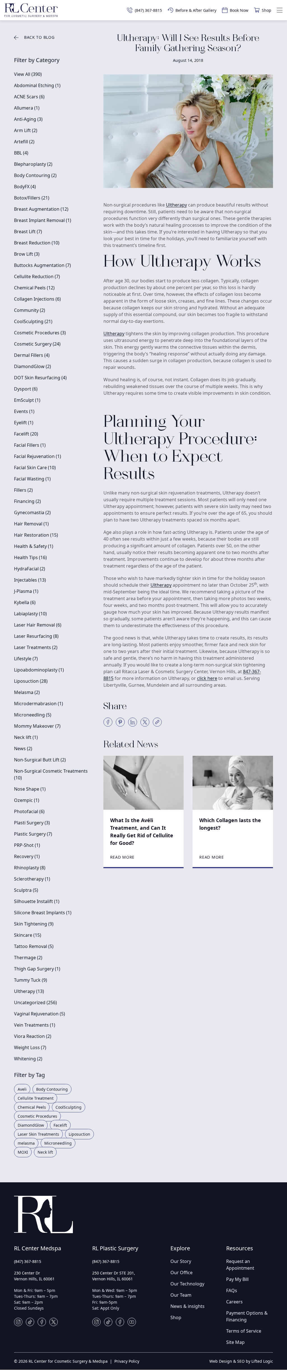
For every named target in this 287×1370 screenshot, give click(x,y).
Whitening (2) (28, 1059)
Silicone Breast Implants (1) (42, 912)
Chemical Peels (32, 1107)
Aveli (22, 1089)
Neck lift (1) (26, 737)
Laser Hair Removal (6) (37, 625)
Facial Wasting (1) (32, 479)
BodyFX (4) (25, 186)
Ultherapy (176, 205)
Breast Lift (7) (28, 231)
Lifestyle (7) (26, 658)
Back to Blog (39, 37)
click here (207, 678)
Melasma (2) (27, 692)
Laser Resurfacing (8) (36, 636)
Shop (175, 1317)
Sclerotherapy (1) (32, 879)
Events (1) (24, 411)
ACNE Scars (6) (29, 97)
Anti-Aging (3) (28, 119)
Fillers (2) (23, 490)
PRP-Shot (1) (27, 845)
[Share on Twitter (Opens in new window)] (144, 722)
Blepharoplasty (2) (33, 164)
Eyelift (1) (23, 422)
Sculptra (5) (26, 890)
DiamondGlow (31, 1125)
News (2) (23, 748)
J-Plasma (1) (26, 591)
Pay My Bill (237, 1279)
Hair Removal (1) (31, 524)
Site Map (235, 1342)
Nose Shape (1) (30, 789)
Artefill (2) (24, 142)
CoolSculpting (68, 1107)
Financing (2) (27, 501)
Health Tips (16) (30, 557)
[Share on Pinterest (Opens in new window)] (120, 722)
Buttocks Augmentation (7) (42, 265)
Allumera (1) (27, 108)
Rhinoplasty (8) (29, 868)
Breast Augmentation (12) (41, 209)
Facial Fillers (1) (30, 445)
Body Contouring (52, 1089)
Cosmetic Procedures (37, 1116)
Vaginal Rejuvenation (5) (39, 1014)
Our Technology (187, 1284)
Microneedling (58, 1143)
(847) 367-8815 (27, 1261)
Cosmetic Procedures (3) (40, 333)
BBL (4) (21, 153)
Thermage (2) (28, 957)
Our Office (181, 1272)
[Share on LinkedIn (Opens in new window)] (132, 722)
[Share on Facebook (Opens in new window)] (107, 722)
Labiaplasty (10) (30, 614)
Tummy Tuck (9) (30, 980)
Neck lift (45, 1152)
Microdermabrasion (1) (38, 703)
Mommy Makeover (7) (37, 726)
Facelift (60, 1125)
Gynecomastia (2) (32, 512)
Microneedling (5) (32, 715)
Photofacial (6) (29, 811)
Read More (122, 857)
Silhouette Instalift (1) (36, 901)
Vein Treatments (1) (34, 1025)
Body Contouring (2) (35, 175)
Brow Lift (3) (27, 254)
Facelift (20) (26, 434)
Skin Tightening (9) (34, 924)
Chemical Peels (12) (34, 288)
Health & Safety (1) (33, 546)
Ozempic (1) (26, 800)
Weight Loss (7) (30, 1047)
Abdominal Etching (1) (37, 85)
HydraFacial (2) (29, 569)
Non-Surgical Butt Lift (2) (40, 760)
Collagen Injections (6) (37, 299)
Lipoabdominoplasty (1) (39, 670)
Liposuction (79, 1134)
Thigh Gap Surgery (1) (37, 969)
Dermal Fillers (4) (32, 355)
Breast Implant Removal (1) (42, 220)
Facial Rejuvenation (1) (37, 456)
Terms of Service (243, 1331)
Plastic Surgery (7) (33, 834)
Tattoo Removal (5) (34, 946)
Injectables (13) (30, 580)
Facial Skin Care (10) (35, 467)
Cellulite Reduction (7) (37, 276)
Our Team (180, 1295)
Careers (234, 1302)
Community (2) (29, 310)
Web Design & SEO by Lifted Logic (241, 1361)
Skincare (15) (27, 935)
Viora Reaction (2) (32, 1036)
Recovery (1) (27, 856)
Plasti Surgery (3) (32, 823)
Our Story (180, 1261)
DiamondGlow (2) (32, 366)
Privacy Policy (126, 1361)
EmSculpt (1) (27, 400)
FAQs (231, 1290)
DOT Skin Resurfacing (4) (40, 378)
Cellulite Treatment (36, 1098)
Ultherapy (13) (29, 991)
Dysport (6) (26, 389)
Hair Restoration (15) (36, 535)
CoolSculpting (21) (33, 321)
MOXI (23, 1152)
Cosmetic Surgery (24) (37, 344)
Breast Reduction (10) (36, 243)
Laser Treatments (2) (35, 647)
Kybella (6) (25, 602)
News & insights (187, 1306)
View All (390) (28, 74)
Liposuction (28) (31, 681)
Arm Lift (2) (25, 130)
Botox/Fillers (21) (31, 198)
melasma (26, 1143)
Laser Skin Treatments (38, 1134)
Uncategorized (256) (35, 1002)
